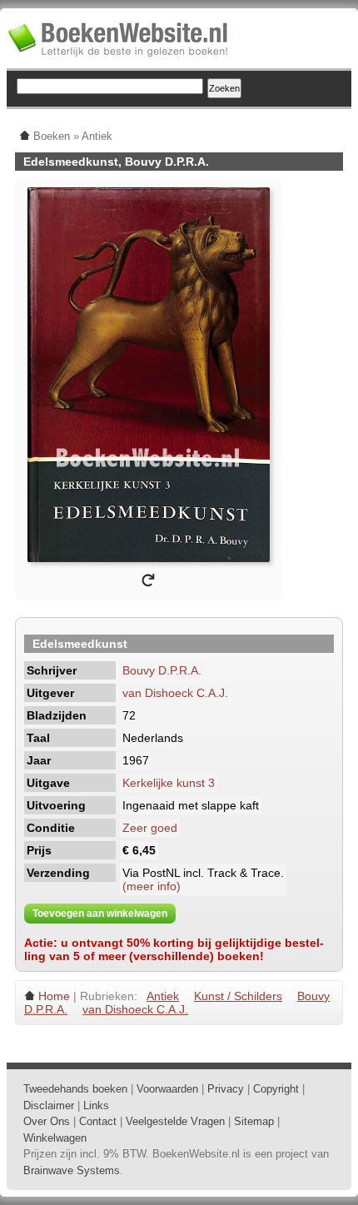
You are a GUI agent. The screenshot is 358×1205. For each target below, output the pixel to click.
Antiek (163, 996)
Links (96, 1105)
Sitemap (254, 1121)
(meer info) (151, 886)
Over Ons (46, 1121)
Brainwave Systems (71, 1170)
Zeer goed (149, 827)
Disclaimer (48, 1105)
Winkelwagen (55, 1138)
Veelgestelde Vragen (175, 1121)
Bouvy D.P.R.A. (161, 670)
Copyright (276, 1089)
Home (54, 996)
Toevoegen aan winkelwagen (99, 913)
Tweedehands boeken (75, 1089)
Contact (98, 1121)
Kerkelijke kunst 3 (168, 782)
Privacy (225, 1089)
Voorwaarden (167, 1089)
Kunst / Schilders (238, 996)
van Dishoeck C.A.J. (175, 693)
